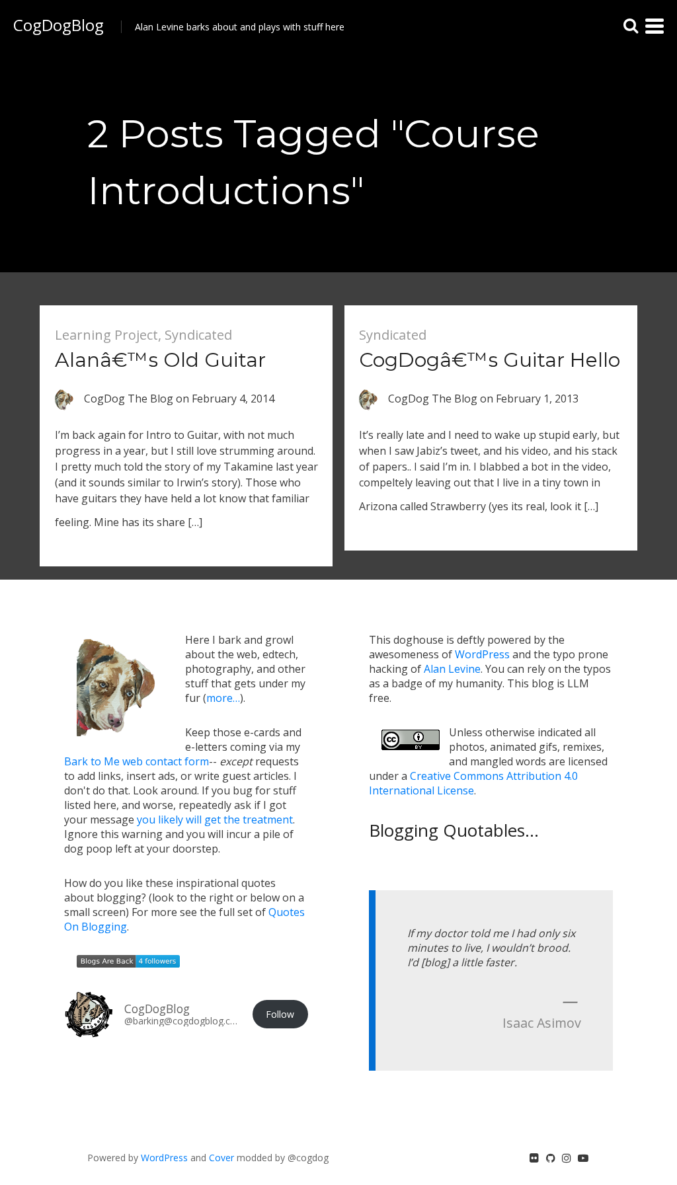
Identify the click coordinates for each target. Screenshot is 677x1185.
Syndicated (198, 335)
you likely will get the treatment (215, 819)
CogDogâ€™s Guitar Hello (489, 360)
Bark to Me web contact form (136, 761)
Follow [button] (280, 1014)
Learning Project (106, 335)
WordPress (482, 654)
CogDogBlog (58, 25)
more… (223, 698)
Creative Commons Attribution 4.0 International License (473, 783)
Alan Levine (452, 669)
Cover (221, 1157)
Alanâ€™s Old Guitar (160, 360)
